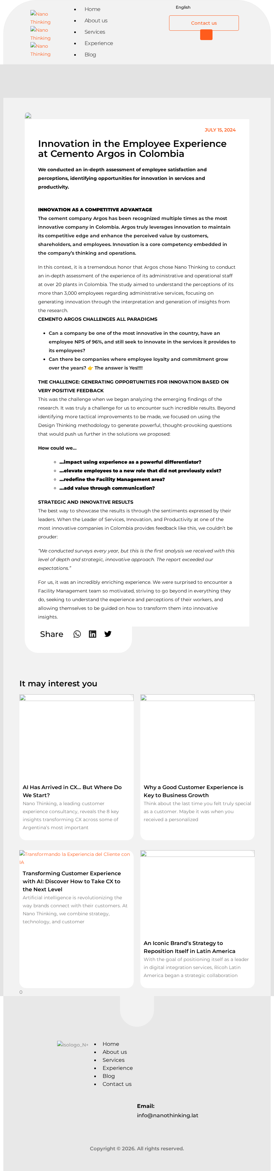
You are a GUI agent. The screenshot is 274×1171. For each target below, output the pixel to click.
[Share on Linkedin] (92, 634)
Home (111, 1044)
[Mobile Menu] (206, 34)
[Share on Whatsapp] (77, 634)
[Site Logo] (49, 33)
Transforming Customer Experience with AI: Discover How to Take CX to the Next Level (72, 881)
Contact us (117, 1084)
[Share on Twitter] (108, 634)
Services (114, 1060)
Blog (90, 54)
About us (115, 1052)
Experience (118, 1068)
